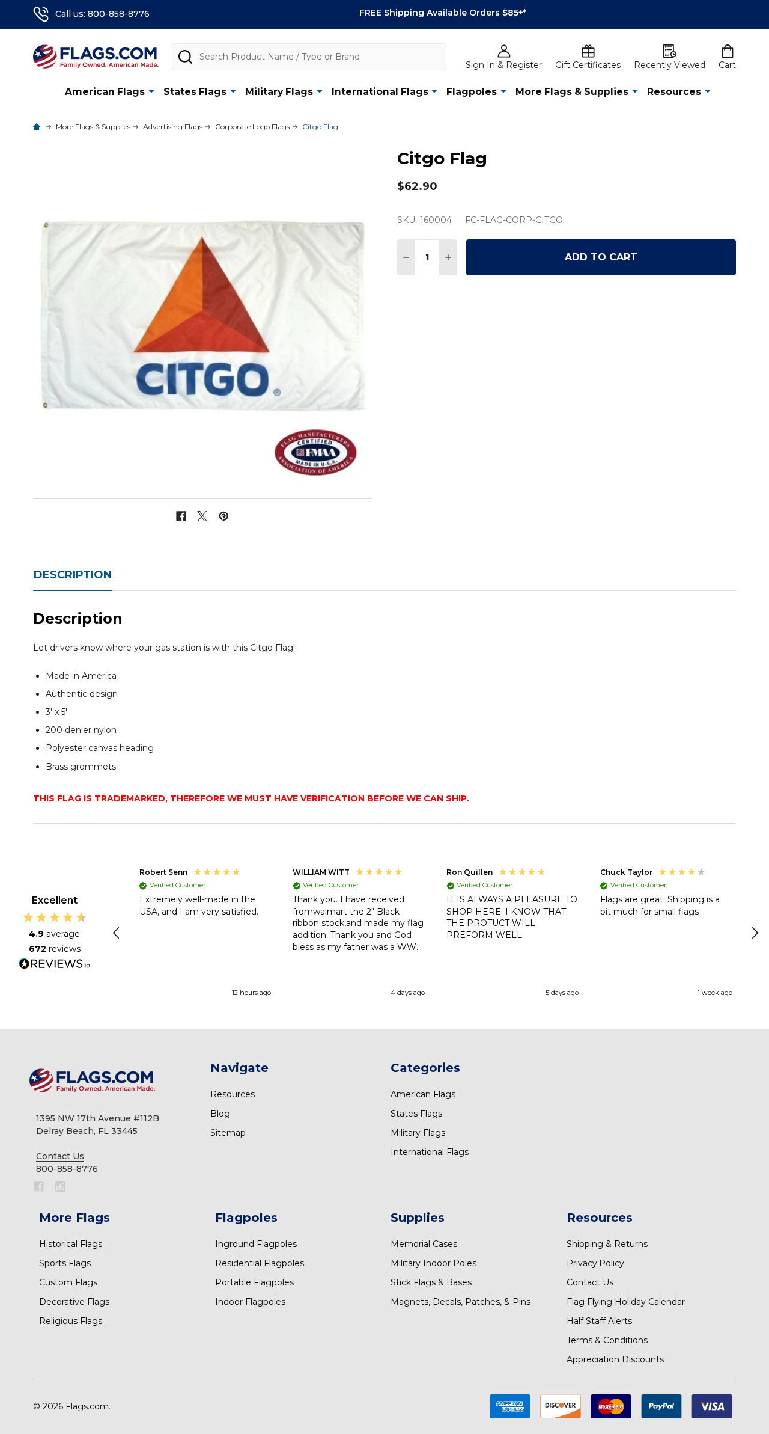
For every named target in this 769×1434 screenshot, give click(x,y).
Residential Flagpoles (259, 1263)
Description (73, 574)
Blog (220, 1113)
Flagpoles (471, 91)
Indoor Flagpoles (250, 1301)
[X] (202, 516)
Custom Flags (68, 1282)
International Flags (380, 91)
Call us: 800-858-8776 (102, 13)
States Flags (194, 91)
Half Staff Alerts (599, 1321)
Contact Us (590, 1282)
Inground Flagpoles (256, 1244)
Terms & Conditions (607, 1340)
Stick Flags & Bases (431, 1282)
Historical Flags (70, 1244)
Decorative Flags (74, 1301)
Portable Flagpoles (254, 1282)
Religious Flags (70, 1321)
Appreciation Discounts (615, 1359)
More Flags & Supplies (571, 91)
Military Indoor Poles (433, 1263)
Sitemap (228, 1132)
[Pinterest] (223, 516)
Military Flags (279, 91)
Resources (674, 91)
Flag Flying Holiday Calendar (626, 1301)
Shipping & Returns (607, 1244)
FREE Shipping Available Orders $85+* (442, 12)
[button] (117, 933)
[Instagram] (60, 1186)
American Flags (105, 91)
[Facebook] (181, 516)
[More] (151, 91)
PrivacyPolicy (595, 1263)
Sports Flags (65, 1263)
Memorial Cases (424, 1244)
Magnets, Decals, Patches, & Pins (460, 1301)
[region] (436, 933)
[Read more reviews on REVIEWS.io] (55, 965)
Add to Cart (601, 257)
